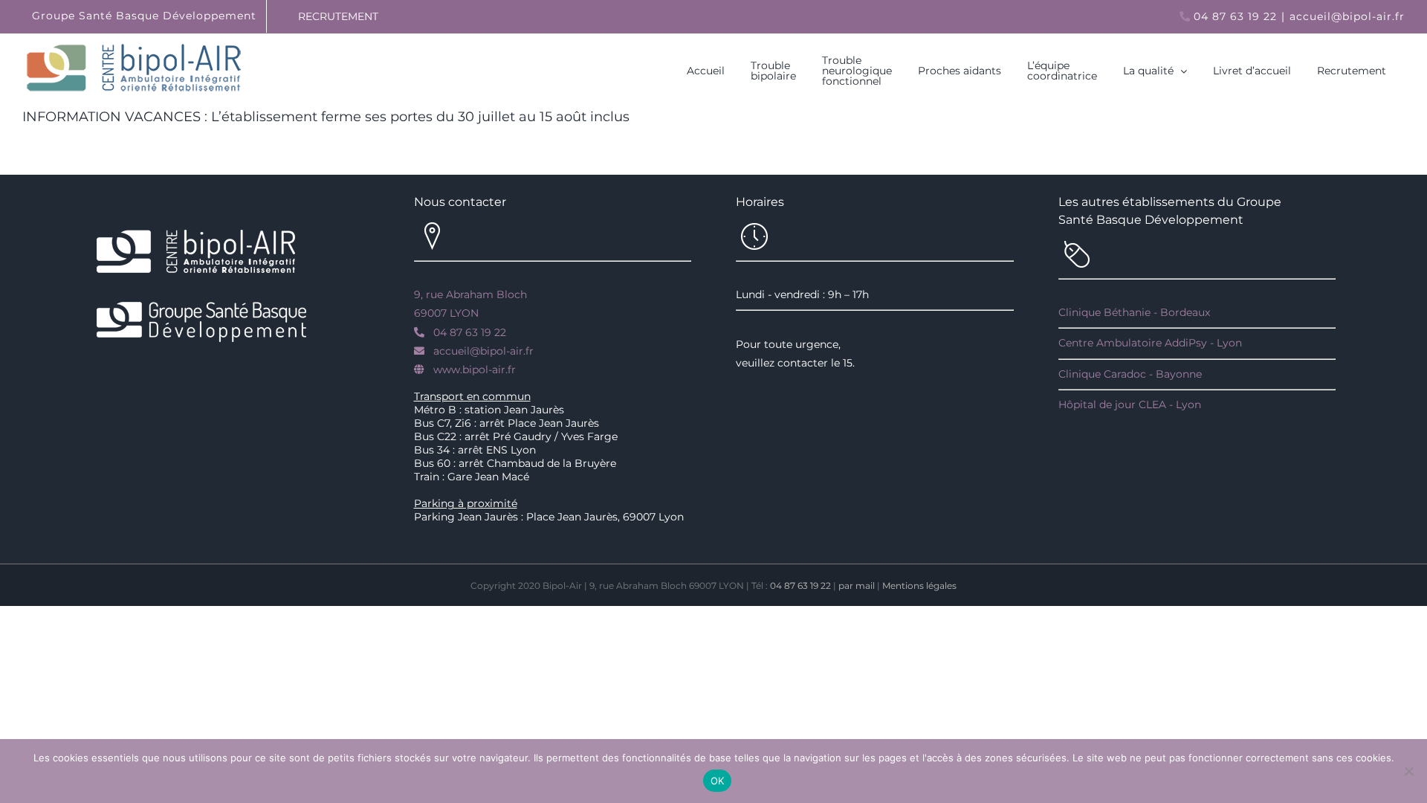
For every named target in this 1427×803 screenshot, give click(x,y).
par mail (856, 585)
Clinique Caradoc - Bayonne (1130, 374)
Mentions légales (919, 585)
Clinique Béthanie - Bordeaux (1134, 312)
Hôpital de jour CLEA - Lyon (1129, 404)
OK (718, 781)
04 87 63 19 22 (1235, 16)
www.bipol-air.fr (474, 369)
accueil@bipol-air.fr (1347, 16)
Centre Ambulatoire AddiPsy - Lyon (1150, 342)
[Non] (1408, 771)
